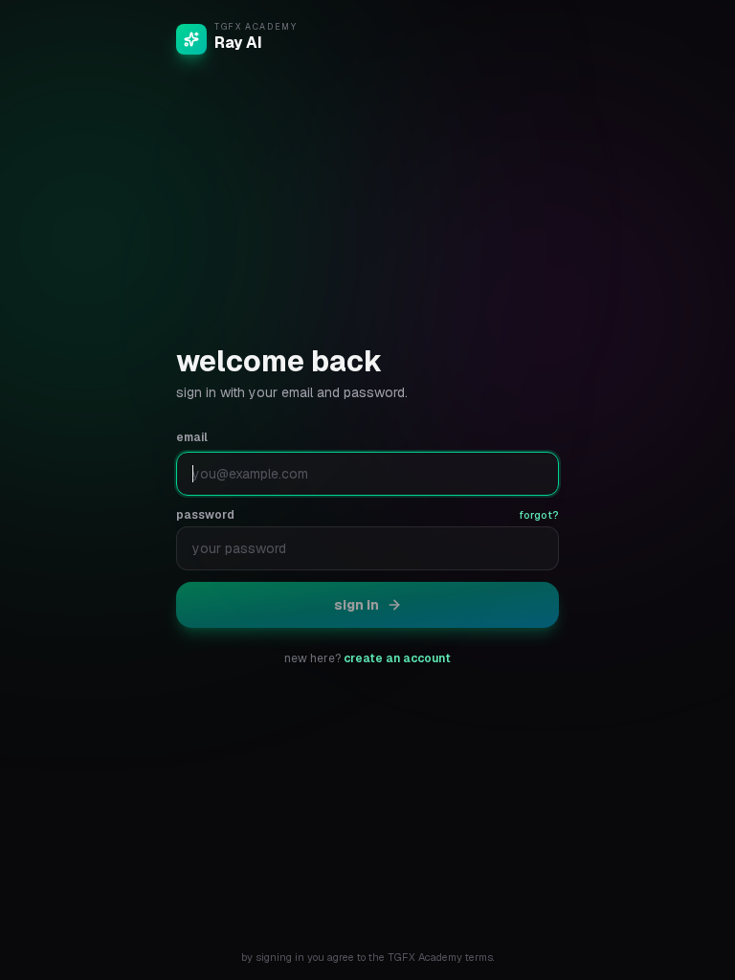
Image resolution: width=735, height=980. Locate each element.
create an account (397, 658)
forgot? (539, 515)
